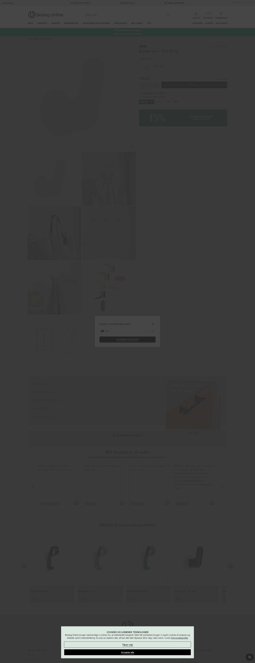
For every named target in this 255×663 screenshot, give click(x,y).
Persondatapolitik (179, 638)
